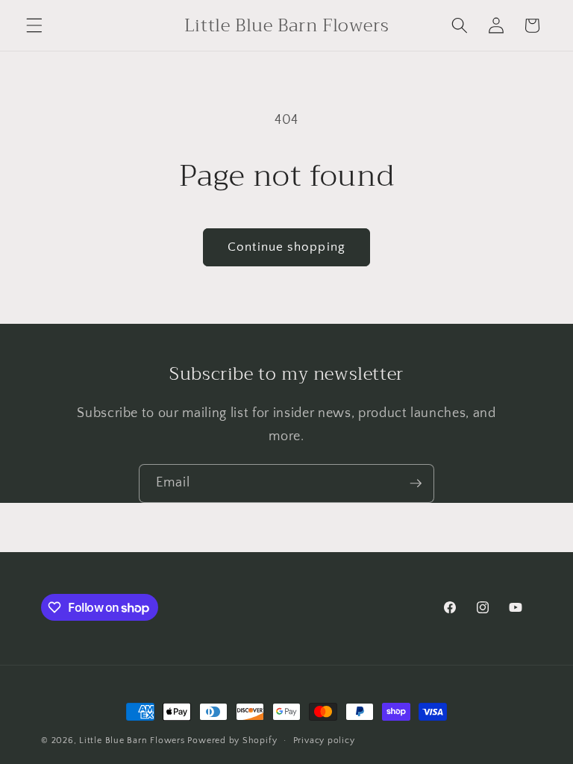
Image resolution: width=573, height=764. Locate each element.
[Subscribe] (415, 483)
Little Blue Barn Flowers (131, 740)
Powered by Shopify (232, 740)
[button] (34, 25)
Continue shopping (286, 247)
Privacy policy (324, 740)
